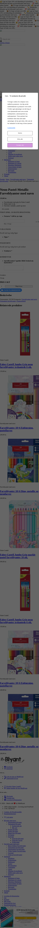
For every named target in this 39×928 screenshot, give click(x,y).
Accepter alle (20, 145)
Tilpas (20, 133)
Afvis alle (20, 139)
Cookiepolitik (11, 128)
